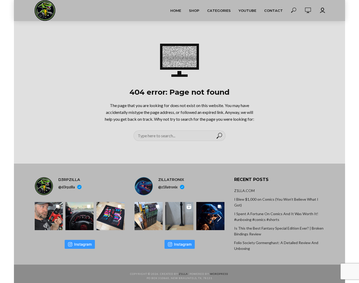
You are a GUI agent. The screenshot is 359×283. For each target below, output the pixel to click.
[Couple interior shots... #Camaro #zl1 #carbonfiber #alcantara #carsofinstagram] (79, 216)
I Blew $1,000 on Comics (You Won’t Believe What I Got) (276, 202)
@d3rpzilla (66, 187)
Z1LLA (183, 273)
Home (175, 10)
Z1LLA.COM (244, 190)
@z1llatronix (168, 187)
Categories (219, 10)
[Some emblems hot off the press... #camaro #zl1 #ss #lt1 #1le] (110, 216)
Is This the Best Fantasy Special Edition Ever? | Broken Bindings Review (279, 231)
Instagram (83, 244)
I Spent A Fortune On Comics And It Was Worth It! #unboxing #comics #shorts (276, 216)
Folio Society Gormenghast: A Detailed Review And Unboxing (276, 245)
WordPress (219, 273)
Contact (273, 10)
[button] (119, 218)
